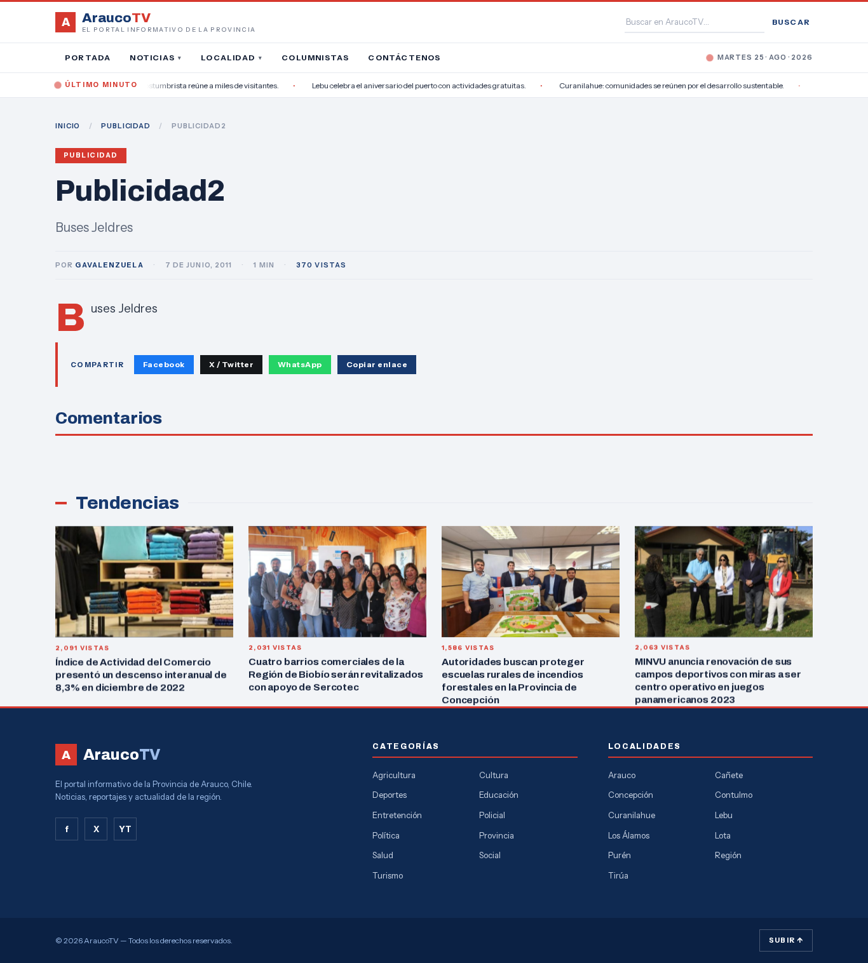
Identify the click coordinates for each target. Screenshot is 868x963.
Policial (492, 815)
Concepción (630, 795)
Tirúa (618, 875)
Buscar (791, 22)
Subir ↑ (786, 940)
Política (386, 835)
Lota (723, 835)
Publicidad (91, 155)
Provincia (496, 835)
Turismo (387, 875)
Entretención (397, 815)
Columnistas (315, 57)
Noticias (156, 57)
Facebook (164, 364)
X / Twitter (231, 364)
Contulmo (733, 795)
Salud (382, 855)
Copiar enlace (376, 364)
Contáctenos (404, 57)
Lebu (724, 815)
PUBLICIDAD (126, 125)
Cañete (729, 775)
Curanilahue (631, 815)
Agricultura (394, 775)
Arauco (621, 775)
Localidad (231, 57)
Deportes (389, 795)
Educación (499, 795)
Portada (88, 57)
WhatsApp (300, 364)
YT (125, 829)
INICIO (67, 125)
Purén (619, 855)
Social (490, 855)
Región (728, 855)
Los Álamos (628, 835)
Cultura (493, 775)
